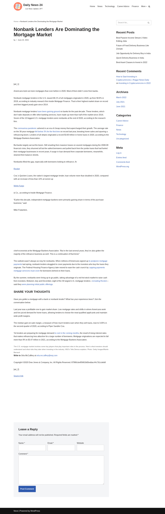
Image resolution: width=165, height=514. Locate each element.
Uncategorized (122, 139)
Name (21, 443)
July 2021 (120, 102)
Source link (18, 376)
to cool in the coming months (66, 333)
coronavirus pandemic (27, 128)
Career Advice (123, 6)
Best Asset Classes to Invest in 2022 (131, 62)
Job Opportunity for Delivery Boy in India (133, 53)
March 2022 (121, 97)
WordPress (35, 511)
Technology (110, 6)
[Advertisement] (61, 66)
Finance (135, 6)
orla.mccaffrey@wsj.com (46, 355)
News (99, 6)
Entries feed (121, 158)
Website (80, 443)
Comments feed (123, 162)
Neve (16, 511)
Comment (23, 454)
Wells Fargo (19, 186)
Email (51, 443)
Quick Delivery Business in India (130, 58)
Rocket (17, 169)
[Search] (149, 6)
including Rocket (99, 281)
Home (92, 6)
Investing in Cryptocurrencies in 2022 (135, 83)
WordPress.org (122, 166)
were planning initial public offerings (37, 284)
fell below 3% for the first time (47, 132)
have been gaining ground (48, 111)
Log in (119, 153)
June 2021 (120, 106)
